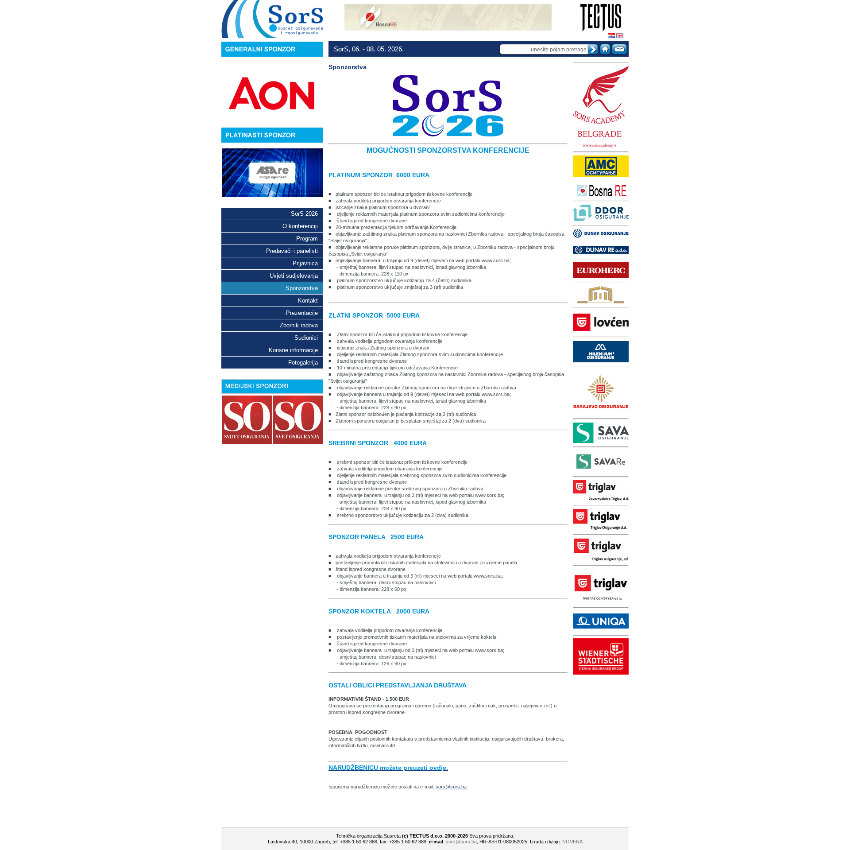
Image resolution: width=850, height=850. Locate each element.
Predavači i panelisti (292, 251)
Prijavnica (305, 263)
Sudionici (306, 337)
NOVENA (572, 841)
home (605, 49)
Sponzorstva (302, 288)
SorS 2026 (304, 213)
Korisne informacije (293, 350)
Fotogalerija (303, 362)
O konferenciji (300, 226)
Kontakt (308, 300)
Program (307, 238)
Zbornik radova (299, 325)
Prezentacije (302, 313)
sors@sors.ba (451, 786)
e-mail (618, 49)
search (593, 49)
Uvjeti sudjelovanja (294, 275)
